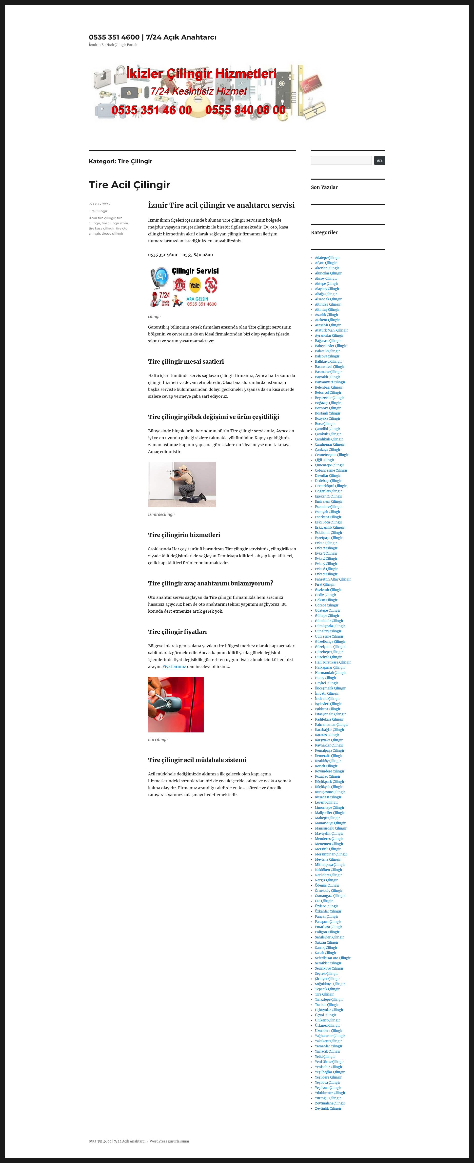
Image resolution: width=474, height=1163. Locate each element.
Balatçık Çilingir (327, 351)
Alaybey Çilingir (327, 289)
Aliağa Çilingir (326, 294)
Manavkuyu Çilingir (330, 823)
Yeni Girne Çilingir (329, 1062)
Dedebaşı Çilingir (328, 481)
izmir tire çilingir (102, 218)
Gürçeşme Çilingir (329, 636)
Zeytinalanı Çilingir (330, 1103)
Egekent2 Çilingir (328, 496)
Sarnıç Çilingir (326, 948)
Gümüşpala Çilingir (330, 626)
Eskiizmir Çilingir (328, 533)
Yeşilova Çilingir (327, 1082)
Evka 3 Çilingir (326, 553)
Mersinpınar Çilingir (331, 854)
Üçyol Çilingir (325, 1015)
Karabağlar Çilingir (329, 730)
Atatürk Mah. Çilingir (331, 330)
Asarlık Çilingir (326, 315)
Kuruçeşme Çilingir (330, 792)
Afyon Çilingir (326, 263)
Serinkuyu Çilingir (329, 968)
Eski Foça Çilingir (328, 522)
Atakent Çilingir (327, 320)
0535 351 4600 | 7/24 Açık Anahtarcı (152, 37)
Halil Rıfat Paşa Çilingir (333, 662)
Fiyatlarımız (174, 666)
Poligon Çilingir (327, 932)
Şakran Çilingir (326, 942)
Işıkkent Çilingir (327, 709)
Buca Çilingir (325, 424)
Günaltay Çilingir (328, 631)
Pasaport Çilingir (328, 922)
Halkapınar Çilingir (330, 667)
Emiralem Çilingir (329, 501)
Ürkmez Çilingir (327, 1025)
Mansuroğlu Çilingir (331, 828)
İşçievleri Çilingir (328, 704)
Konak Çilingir (326, 766)
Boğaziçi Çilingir (328, 403)
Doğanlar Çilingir (328, 491)
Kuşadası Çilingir (328, 797)
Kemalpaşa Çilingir (329, 750)
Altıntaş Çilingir (327, 310)
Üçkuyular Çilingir (329, 1010)
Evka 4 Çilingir (326, 559)
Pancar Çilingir (326, 916)
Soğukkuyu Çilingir (330, 984)
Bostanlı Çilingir (327, 413)
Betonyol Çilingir (328, 393)
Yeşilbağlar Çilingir (330, 1072)
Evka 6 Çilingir (326, 569)
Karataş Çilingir (327, 735)
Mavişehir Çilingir (329, 833)
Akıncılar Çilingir (328, 273)
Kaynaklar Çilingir (329, 745)
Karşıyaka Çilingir (329, 740)
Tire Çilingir (98, 211)
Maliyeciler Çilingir (330, 813)
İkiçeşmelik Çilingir (330, 688)
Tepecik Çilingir (327, 989)
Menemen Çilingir (329, 844)
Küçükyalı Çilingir (329, 787)
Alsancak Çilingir (328, 299)
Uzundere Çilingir (329, 1031)
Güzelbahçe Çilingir (330, 642)
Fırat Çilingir (325, 584)
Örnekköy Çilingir (329, 891)
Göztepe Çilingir (327, 610)
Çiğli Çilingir (324, 460)
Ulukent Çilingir (327, 1020)
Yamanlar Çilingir (328, 1046)
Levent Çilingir (326, 802)
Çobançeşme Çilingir (331, 470)
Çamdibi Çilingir (327, 429)
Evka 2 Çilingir (326, 548)
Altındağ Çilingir (328, 304)
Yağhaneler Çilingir (330, 1036)
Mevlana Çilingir (328, 859)
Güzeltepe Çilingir (329, 652)
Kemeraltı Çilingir (329, 756)
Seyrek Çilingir (326, 974)
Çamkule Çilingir (328, 434)
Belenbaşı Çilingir (329, 387)
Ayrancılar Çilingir (329, 335)
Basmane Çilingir (328, 372)
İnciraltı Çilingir (327, 699)
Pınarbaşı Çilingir (328, 927)
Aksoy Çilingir (326, 278)
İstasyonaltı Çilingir (330, 714)
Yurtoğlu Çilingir (328, 1098)
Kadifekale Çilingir (329, 719)
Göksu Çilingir (326, 600)
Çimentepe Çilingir (329, 465)
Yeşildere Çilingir (328, 1077)
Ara (379, 160)
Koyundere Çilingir (329, 771)
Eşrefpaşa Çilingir (329, 538)
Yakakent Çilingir (328, 1041)
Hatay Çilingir (325, 678)
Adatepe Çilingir (327, 258)
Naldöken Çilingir (328, 870)
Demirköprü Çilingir (331, 486)
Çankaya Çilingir (327, 450)
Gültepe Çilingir (327, 616)
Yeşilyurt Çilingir (328, 1088)
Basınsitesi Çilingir (330, 367)
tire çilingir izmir (115, 223)
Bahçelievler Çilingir (331, 346)
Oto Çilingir (324, 901)
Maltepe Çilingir (327, 818)
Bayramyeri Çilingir (330, 382)
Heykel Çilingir (326, 683)
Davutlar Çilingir (328, 476)
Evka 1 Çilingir (326, 543)
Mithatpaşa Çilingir (330, 865)
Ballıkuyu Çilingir (328, 361)
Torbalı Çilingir (327, 1005)
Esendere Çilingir (328, 507)
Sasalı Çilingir (325, 953)
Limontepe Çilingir (329, 808)
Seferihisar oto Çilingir (333, 958)
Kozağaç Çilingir (327, 776)
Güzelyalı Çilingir (328, 657)
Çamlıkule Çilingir (329, 439)
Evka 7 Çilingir (326, 574)
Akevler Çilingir (327, 268)
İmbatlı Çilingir (327, 693)
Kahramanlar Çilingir (331, 725)
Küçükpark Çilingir (329, 782)
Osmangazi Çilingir (330, 896)
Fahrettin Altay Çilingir (333, 579)
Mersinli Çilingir (328, 849)
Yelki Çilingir (325, 1057)
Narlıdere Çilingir (328, 875)
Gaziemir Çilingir (328, 590)
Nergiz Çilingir (326, 880)
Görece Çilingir (326, 605)
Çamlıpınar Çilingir (330, 444)
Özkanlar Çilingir (328, 911)
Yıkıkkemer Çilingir (330, 1093)
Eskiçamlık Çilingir (330, 527)
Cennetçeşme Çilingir (332, 455)
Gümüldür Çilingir (329, 621)
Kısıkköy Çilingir (328, 761)
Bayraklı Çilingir (327, 377)
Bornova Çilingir (328, 408)
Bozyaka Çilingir (327, 418)
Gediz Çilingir (325, 595)
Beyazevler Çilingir (329, 398)
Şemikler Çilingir (328, 963)
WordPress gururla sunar (169, 1141)
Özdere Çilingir (326, 906)
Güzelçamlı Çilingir (330, 647)
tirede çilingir (112, 233)
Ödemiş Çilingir (327, 885)
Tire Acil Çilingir (129, 185)
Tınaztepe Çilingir (329, 999)
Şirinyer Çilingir (327, 979)
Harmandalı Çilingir (330, 673)
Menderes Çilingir (329, 839)
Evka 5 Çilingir (326, 564)
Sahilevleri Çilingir (329, 937)
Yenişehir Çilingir (328, 1067)
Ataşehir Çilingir (328, 325)
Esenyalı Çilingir (327, 512)
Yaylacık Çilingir (327, 1051)
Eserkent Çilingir (328, 517)
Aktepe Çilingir (326, 284)
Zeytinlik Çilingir (328, 1108)
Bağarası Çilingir (328, 341)
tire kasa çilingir (102, 228)
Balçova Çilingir (327, 356)
